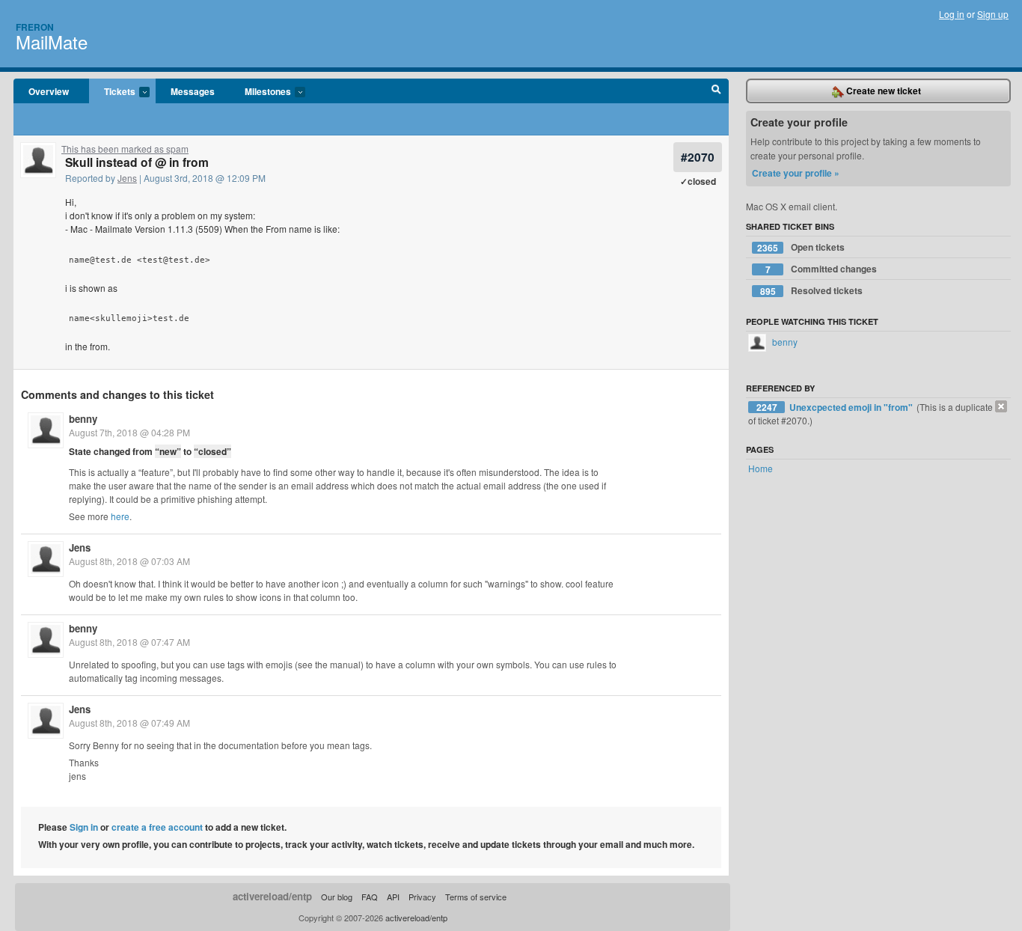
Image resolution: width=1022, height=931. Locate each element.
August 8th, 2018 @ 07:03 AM (129, 561)
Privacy (422, 897)
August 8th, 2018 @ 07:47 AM (129, 641)
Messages (193, 91)
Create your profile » (795, 173)
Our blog (336, 897)
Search (716, 91)
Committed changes (821, 269)
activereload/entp (272, 896)
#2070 (698, 156)
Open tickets (801, 247)
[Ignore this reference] (1001, 406)
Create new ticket (882, 90)
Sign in (84, 827)
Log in (951, 13)
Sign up (993, 13)
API (393, 897)
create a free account (157, 827)
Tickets (112, 92)
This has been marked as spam (125, 148)
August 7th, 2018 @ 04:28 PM (129, 432)
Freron (35, 27)
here (120, 516)
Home (760, 468)
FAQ (369, 897)
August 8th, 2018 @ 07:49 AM (129, 722)
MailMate (52, 41)
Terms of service (476, 897)
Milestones (260, 92)
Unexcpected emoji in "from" (852, 407)
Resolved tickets (811, 291)
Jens (127, 177)
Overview (48, 91)
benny (83, 419)
